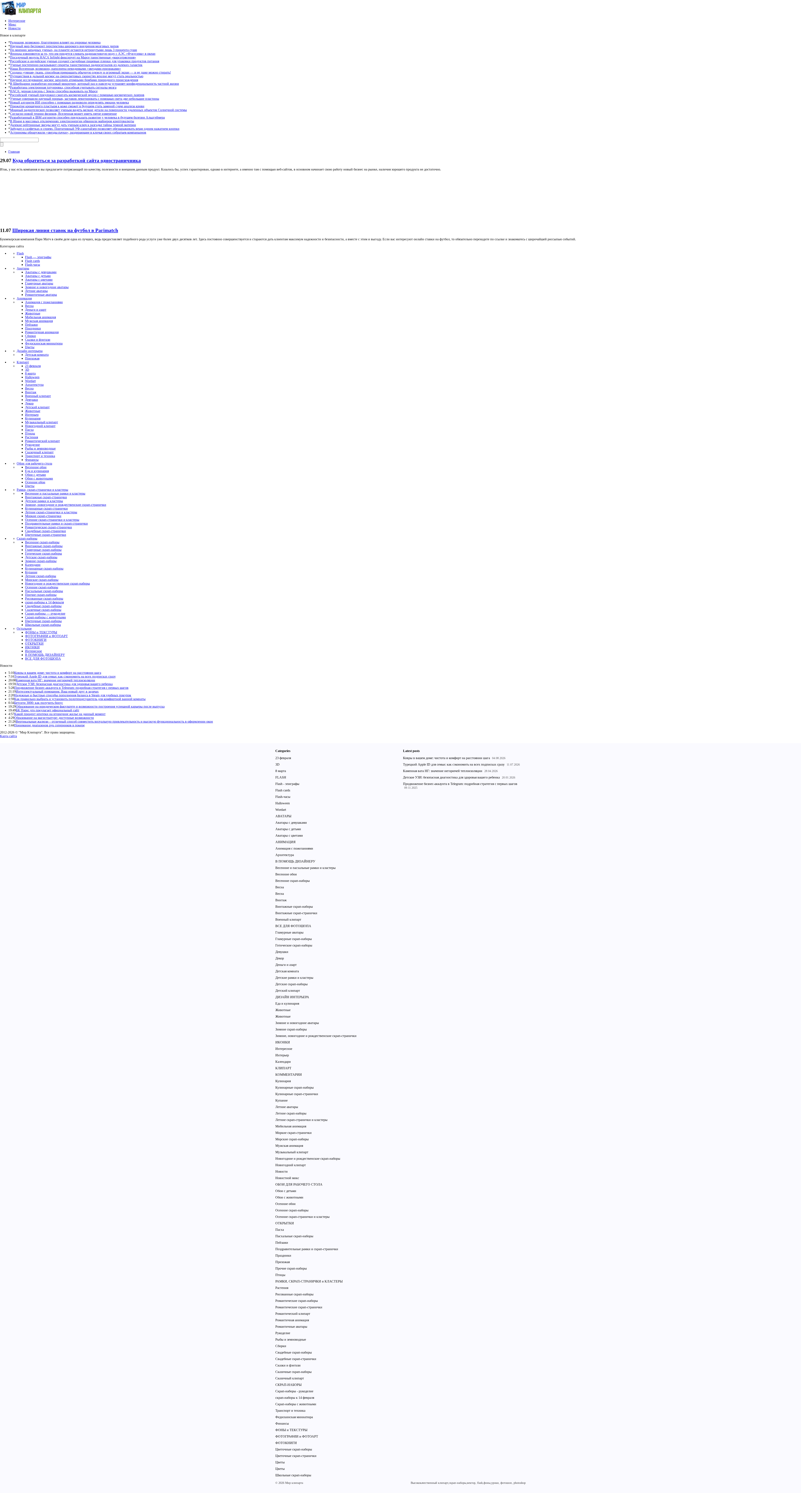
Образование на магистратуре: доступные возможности (54, 718)
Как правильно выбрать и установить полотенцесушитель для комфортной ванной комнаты (80, 699)
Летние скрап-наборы (40, 576)
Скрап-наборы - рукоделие (294, 1391)
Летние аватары (36, 291)
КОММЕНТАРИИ (288, 1074)
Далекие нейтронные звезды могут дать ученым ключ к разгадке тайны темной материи (73, 125)
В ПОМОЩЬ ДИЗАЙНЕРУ (45, 655)
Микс (12, 24)
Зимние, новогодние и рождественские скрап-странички (65, 504)
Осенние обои (35, 482)
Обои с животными (39, 478)
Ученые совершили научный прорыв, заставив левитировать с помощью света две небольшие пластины (84, 98)
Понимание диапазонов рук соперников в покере (49, 725)
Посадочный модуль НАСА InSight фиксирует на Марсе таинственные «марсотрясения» (73, 57)
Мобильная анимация (40, 317)
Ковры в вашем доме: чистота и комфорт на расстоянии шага (57, 672)
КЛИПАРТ (283, 1068)
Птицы (30, 433)
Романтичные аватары (41, 294)
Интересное (16, 21)
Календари (32, 565)
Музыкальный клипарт (41, 422)
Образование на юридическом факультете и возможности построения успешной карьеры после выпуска (90, 706)
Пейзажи (31, 324)
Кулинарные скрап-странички (46, 508)
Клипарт (23, 362)
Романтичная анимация (42, 332)
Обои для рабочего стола (34, 463)
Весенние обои (36, 467)
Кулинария (32, 418)
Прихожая (32, 358)
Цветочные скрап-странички (45, 535)
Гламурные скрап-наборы (43, 550)
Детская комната (37, 354)
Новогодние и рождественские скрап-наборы (57, 583)
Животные (32, 313)
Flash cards (32, 261)
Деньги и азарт (35, 309)
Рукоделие (32, 444)
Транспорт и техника (40, 456)
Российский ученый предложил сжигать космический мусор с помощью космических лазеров (77, 95)
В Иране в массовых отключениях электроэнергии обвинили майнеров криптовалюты (72, 121)
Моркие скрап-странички (43, 516)
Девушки (31, 399)
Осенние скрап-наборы (41, 587)
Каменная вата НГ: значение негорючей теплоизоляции (55, 680)
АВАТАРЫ (283, 816)
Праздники (33, 328)
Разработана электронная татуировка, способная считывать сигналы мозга (63, 87)
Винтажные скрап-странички (46, 497)
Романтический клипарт (42, 441)
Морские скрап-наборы (41, 580)
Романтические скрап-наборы (296, 1300)
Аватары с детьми (38, 276)
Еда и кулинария (37, 471)
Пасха (29, 429)
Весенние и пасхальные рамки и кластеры (55, 493)
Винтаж (30, 392)
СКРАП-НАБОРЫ (288, 1384)
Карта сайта (8, 736)
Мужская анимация (39, 321)
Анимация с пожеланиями (44, 302)
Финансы (32, 459)
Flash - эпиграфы (287, 784)
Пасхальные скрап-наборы (44, 591)
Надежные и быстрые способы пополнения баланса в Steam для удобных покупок (72, 695)
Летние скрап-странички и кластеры (51, 512)
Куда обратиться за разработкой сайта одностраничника (77, 160)
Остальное (24, 628)
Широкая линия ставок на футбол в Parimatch (65, 230)
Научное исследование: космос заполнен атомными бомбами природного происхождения (74, 80)
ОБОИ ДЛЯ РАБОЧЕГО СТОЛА (298, 1184)
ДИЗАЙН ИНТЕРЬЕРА (292, 997)
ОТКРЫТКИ (34, 643)
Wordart (30, 381)
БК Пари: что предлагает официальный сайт (47, 710)
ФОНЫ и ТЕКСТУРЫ (41, 632)
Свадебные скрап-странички (45, 531)
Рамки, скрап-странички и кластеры (42, 489)
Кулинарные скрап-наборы (44, 568)
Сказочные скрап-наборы (43, 610)
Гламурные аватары (39, 283)
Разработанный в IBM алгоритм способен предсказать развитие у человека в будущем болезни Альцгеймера (87, 117)
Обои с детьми (35, 474)
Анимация (24, 298)
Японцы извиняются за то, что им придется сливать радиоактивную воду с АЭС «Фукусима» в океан (82, 53)
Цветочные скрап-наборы (43, 621)
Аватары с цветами (39, 279)
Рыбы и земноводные (40, 448)
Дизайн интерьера (30, 351)
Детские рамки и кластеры (44, 501)
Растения (31, 437)
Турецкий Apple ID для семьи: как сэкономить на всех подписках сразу (65, 676)
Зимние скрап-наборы (41, 561)
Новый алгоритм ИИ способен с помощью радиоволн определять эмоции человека (69, 102)
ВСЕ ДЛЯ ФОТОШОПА (43, 658)
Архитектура (34, 384)
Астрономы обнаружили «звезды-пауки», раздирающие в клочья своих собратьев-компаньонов (78, 132)
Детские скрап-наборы (41, 557)
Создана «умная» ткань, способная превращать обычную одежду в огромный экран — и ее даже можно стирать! (90, 72)
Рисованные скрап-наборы (44, 598)
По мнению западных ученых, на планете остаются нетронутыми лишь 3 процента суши (73, 50)
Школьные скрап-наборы (43, 625)
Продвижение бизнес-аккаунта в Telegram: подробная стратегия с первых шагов (71, 687)
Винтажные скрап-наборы (44, 546)
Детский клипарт (37, 407)
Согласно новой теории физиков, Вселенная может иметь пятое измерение (63, 113)
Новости (14, 28)
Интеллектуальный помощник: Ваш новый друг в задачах (57, 691)
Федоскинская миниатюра (44, 343)
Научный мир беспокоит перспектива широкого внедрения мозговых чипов (64, 46)
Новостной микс (287, 1178)
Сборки (30, 336)
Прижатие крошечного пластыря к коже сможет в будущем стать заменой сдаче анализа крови (77, 106)
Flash (20, 253)
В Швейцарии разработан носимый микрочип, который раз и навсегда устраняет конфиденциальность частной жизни (94, 83)
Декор (29, 403)
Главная (14, 151)
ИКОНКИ (32, 647)
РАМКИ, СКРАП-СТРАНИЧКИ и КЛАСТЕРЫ (309, 1281)
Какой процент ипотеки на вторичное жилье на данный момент (60, 714)
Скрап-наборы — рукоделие (45, 613)
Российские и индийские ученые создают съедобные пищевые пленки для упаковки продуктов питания (84, 61)
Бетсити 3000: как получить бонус (38, 703)
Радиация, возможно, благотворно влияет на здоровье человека (55, 42)
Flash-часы (32, 264)
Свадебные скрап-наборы (43, 606)
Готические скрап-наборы (43, 553)
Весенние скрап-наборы (42, 542)
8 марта (30, 373)
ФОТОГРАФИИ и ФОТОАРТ (46, 636)
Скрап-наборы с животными (45, 617)
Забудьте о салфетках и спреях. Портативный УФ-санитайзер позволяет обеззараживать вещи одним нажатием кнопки (94, 128)
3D (27, 369)
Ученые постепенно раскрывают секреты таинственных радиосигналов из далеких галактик (76, 65)
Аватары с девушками (41, 272)
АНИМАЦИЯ (285, 842)
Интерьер (32, 414)
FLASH (280, 777)
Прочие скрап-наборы (41, 595)
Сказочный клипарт (39, 452)
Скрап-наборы (27, 538)
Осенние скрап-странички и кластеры (52, 519)
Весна (29, 306)
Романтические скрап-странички (48, 527)
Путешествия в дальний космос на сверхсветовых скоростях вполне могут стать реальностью (76, 76)
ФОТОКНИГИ (36, 640)
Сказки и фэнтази (37, 339)
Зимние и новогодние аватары (47, 287)
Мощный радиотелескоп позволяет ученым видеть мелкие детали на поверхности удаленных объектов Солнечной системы (98, 110)
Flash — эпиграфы (38, 257)
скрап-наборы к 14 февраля (44, 602)
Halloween (32, 377)
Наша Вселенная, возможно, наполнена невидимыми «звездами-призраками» (65, 68)
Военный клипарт (38, 396)
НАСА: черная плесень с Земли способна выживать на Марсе (54, 91)
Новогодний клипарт (40, 426)
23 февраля (33, 366)
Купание (31, 572)
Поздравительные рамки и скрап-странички (56, 523)
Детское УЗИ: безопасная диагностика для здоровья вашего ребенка (64, 684)
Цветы (29, 347)
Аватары (23, 268)
